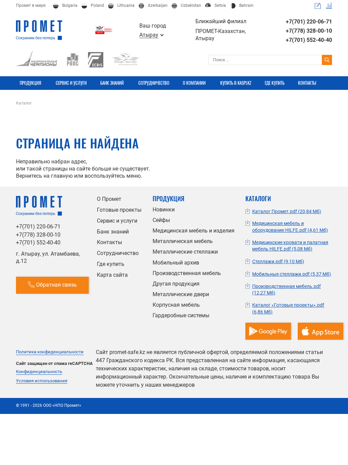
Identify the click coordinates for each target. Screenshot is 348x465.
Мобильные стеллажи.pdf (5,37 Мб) (291, 274)
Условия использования (41, 381)
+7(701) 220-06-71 (309, 21)
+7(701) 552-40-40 (309, 40)
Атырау (148, 35)
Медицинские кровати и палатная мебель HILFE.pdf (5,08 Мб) (290, 246)
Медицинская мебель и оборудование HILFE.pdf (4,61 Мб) (290, 227)
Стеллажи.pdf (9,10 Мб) (278, 261)
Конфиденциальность (39, 371)
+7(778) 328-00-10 (309, 31)
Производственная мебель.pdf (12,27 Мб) (286, 290)
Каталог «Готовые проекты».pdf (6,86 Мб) (288, 308)
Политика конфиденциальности (50, 351)
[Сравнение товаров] (329, 6)
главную (62, 176)
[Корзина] (318, 6)
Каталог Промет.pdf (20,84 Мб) (286, 211)
